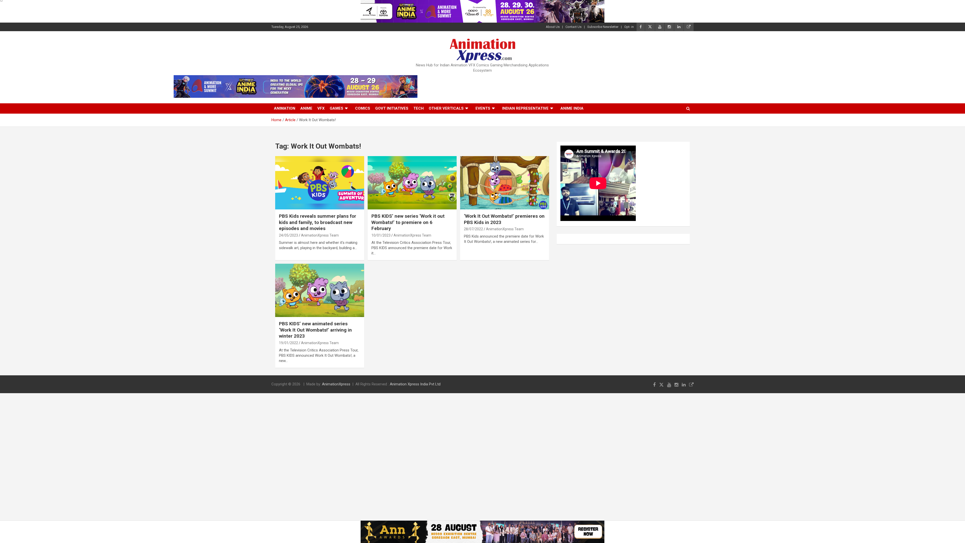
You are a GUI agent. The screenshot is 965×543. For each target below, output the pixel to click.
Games (336, 108)
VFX (321, 108)
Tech (418, 108)
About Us (553, 27)
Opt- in (629, 27)
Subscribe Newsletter (602, 27)
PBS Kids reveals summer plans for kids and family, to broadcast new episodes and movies (317, 222)
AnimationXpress (336, 384)
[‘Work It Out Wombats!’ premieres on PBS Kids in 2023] (504, 183)
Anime (306, 108)
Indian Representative (525, 108)
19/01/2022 (288, 343)
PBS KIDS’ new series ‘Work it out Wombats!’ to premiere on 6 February (408, 222)
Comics (362, 108)
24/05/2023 (288, 235)
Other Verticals (446, 108)
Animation (284, 108)
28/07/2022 (473, 229)
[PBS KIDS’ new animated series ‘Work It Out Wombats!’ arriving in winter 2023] (319, 290)
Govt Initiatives (391, 108)
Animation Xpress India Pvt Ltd (415, 384)
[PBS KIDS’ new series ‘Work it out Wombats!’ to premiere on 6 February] (412, 183)
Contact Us (573, 27)
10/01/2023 (381, 235)
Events (482, 108)
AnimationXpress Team (320, 235)
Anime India (572, 108)
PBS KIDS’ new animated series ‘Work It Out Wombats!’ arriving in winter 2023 (315, 330)
